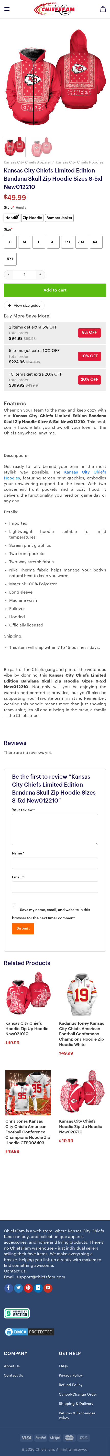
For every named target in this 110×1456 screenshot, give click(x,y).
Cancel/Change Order (78, 1394)
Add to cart (55, 290)
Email (18, 877)
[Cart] (103, 9)
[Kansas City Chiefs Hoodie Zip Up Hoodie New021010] (28, 994)
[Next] (97, 80)
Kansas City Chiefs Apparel (27, 162)
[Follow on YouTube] (47, 1288)
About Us (12, 1366)
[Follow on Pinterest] (28, 1288)
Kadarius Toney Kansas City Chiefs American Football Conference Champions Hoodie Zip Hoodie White (81, 1034)
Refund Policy (71, 1385)
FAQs (63, 1366)
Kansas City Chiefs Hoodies (79, 162)
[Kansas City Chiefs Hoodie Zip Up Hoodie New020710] (82, 1092)
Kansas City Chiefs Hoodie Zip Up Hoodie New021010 (26, 1028)
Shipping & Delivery (76, 1404)
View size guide (27, 305)
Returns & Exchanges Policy (77, 1416)
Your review (23, 810)
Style (9, 208)
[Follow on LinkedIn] (38, 1288)
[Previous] (12, 80)
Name (18, 853)
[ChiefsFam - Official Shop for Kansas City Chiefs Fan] (55, 8)
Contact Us (13, 1375)
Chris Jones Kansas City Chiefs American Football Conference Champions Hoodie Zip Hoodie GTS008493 (27, 1132)
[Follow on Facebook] (8, 1288)
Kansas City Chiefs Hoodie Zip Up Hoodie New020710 (80, 1126)
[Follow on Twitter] (18, 1288)
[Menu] (7, 9)
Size (8, 229)
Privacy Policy (71, 1375)
